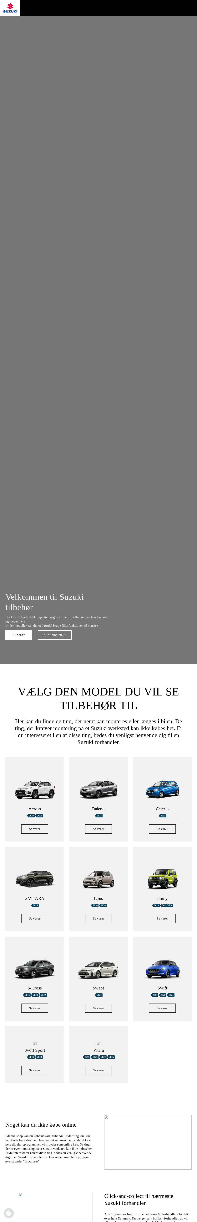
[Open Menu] (192, 8)
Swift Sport (34, 1050)
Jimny (162, 898)
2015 (99, 815)
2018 (156, 905)
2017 (155, 995)
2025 (35, 905)
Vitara (98, 1050)
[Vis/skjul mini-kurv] (177, 8)
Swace (98, 988)
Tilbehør (19, 635)
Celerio (162, 808)
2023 (39, 815)
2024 (171, 995)
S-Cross (35, 988)
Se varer (34, 829)
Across (34, 808)
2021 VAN (167, 905)
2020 (31, 815)
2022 (43, 995)
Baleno (98, 808)
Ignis (98, 898)
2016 (95, 905)
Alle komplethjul (54, 635)
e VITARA (34, 898)
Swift (162, 988)
